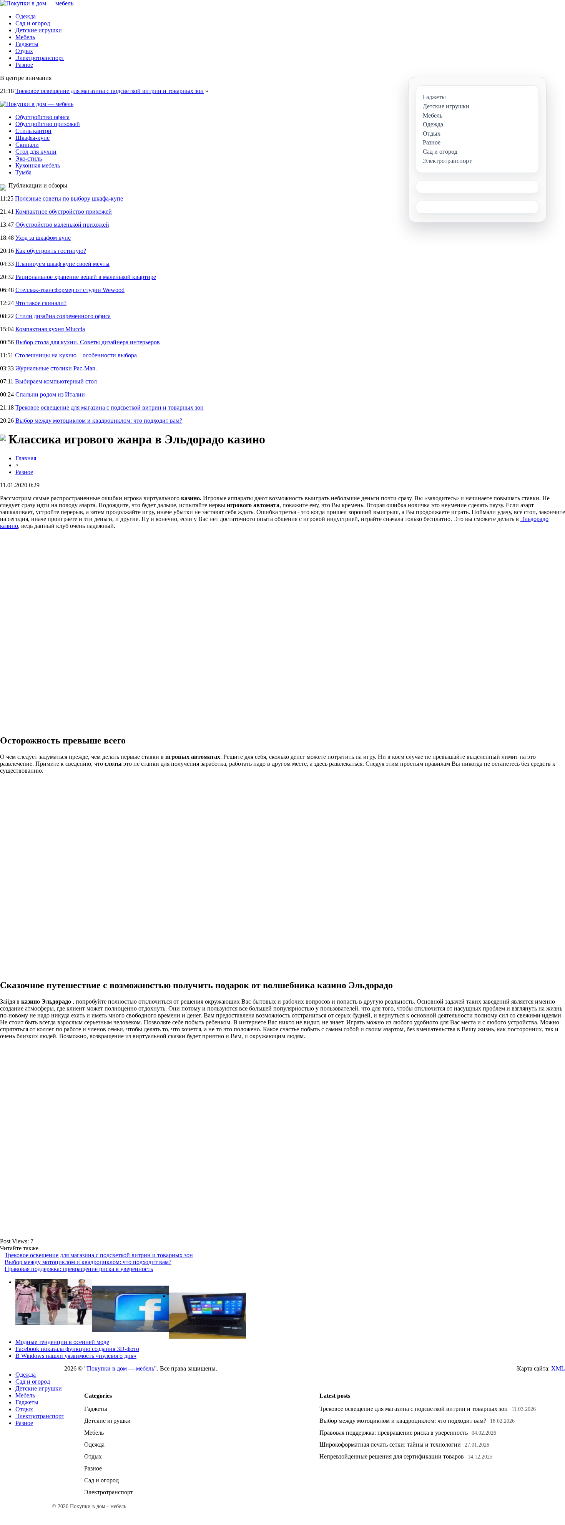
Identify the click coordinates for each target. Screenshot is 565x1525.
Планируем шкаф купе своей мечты (62, 264)
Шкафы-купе (32, 137)
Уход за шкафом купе (43, 237)
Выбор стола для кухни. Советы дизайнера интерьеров (87, 342)
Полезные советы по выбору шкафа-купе (69, 198)
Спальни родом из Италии (50, 394)
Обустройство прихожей (47, 124)
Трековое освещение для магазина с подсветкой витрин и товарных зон (109, 91)
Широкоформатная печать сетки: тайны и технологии (390, 1444)
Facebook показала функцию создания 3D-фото (77, 1349)
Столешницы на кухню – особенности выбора (76, 355)
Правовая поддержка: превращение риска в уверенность (79, 1269)
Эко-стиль (28, 158)
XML (558, 1368)
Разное (24, 64)
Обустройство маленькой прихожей (62, 224)
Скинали (27, 144)
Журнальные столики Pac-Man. (56, 368)
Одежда (25, 16)
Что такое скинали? (40, 303)
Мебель (25, 37)
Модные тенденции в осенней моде (62, 1342)
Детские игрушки (38, 30)
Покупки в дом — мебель (120, 1368)
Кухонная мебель (37, 165)
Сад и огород (32, 23)
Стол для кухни (35, 151)
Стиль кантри (33, 131)
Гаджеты (26, 44)
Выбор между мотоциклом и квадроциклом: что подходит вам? (98, 420)
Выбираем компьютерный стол (56, 381)
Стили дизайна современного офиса (63, 316)
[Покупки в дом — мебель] (36, 3)
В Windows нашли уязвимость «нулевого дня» (75, 1355)
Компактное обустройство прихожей (63, 211)
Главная (25, 458)
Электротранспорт (39, 58)
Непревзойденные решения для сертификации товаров (391, 1456)
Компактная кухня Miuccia (50, 329)
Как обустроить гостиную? (50, 250)
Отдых (24, 51)
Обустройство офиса (42, 117)
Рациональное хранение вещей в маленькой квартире (85, 277)
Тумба (23, 172)
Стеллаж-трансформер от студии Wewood (70, 290)
